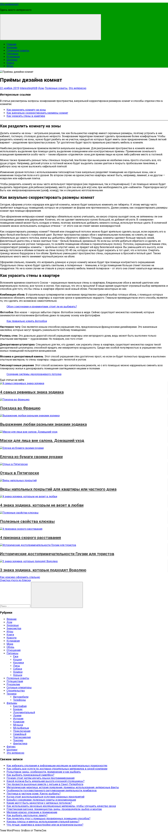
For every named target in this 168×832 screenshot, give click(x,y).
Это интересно (77, 88)
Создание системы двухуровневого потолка (34, 374)
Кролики (18, 662)
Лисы (16, 665)
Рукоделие (13, 684)
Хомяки (17, 672)
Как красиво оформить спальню (20, 577)
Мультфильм (21, 728)
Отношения (14, 650)
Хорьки (17, 675)
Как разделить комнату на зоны (26, 109)
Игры (10, 66)
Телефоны (19, 700)
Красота (11, 637)
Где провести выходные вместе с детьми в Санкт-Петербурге (45, 784)
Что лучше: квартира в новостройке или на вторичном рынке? (45, 824)
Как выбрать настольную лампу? (27, 815)
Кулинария (13, 56)
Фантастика (20, 743)
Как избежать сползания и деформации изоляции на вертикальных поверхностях (57, 765)
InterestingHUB (28, 88)
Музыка (18, 724)
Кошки (17, 659)
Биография (20, 706)
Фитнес (11, 746)
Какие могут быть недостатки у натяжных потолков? (39, 802)
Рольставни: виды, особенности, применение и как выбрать (44, 771)
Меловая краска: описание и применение (32, 812)
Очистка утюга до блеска (15, 580)
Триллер (18, 740)
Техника (11, 693)
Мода (10, 644)
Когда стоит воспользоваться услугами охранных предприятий (45, 796)
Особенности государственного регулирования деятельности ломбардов (52, 790)
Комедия (18, 721)
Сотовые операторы (19, 687)
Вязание (12, 619)
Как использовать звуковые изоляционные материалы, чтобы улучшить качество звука (61, 806)
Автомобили (20, 696)
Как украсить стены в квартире (26, 116)
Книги (10, 63)
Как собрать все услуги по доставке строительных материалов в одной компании (57, 768)
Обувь (10, 647)
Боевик (17, 709)
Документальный (24, 712)
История (18, 718)
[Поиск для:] (15, 606)
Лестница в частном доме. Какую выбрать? (34, 793)
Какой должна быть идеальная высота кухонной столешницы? (45, 781)
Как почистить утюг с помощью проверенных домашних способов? (48, 818)
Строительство (16, 690)
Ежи (15, 656)
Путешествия (15, 681)
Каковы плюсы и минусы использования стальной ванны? (43, 821)
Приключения (21, 731)
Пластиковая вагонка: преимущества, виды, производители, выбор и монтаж (54, 809)
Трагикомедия (22, 737)
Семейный (19, 734)
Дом (41, 88)
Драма (17, 715)
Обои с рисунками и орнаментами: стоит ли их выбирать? (42, 306)
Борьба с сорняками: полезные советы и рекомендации (41, 799)
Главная (11, 44)
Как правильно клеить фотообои (27, 321)
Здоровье (13, 625)
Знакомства (14, 628)
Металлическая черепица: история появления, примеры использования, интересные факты (63, 787)
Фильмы (12, 47)
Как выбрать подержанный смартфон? (30, 775)
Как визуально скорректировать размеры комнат (37, 112)
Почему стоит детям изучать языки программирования (40, 778)
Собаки (17, 668)
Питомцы (12, 53)
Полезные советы (18, 50)
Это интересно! (9, 4)
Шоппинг (12, 59)
